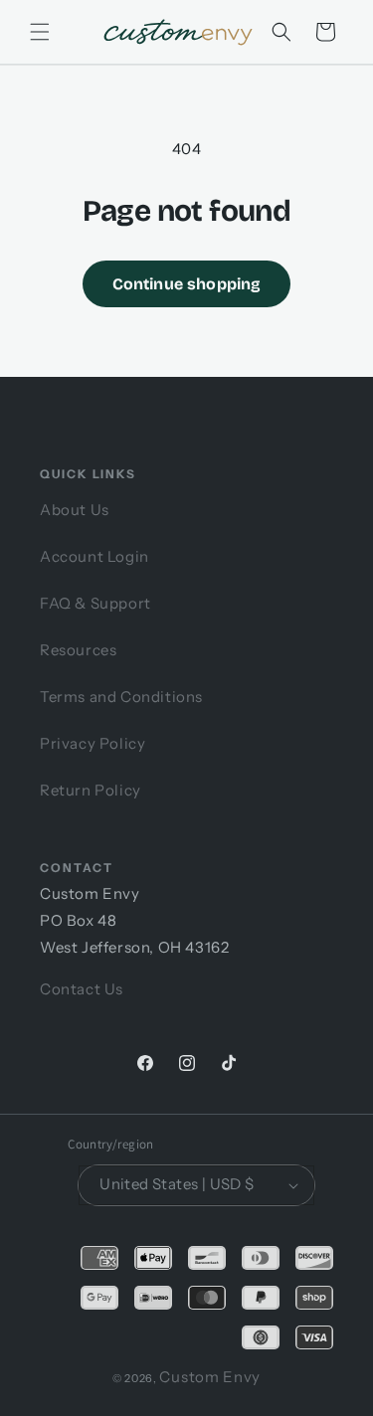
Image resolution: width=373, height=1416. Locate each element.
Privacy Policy (92, 743)
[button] (281, 32)
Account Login (94, 556)
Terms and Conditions (121, 696)
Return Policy (90, 790)
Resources (78, 649)
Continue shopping (187, 283)
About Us (74, 509)
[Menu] (40, 32)
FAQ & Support (95, 603)
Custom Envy (210, 1376)
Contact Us (81, 988)
